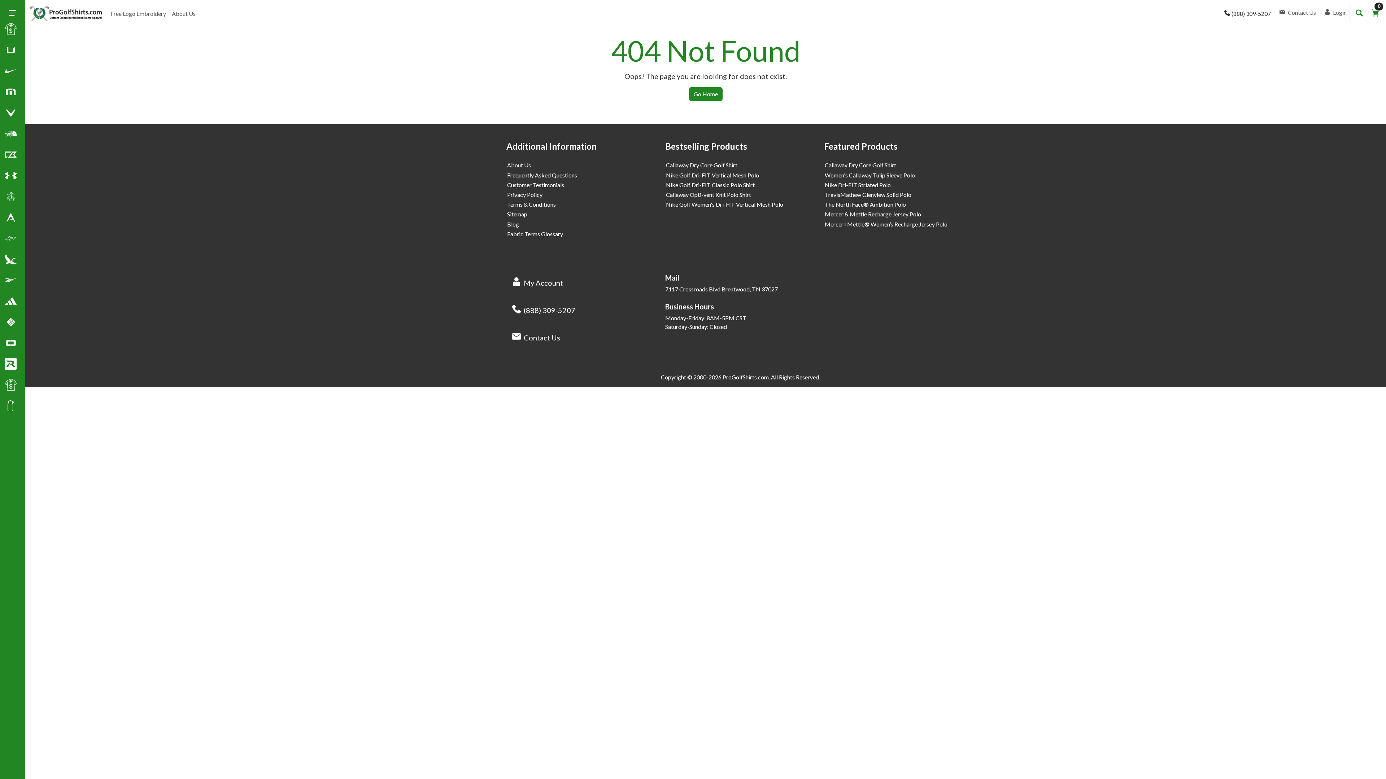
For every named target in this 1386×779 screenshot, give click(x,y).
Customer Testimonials (535, 184)
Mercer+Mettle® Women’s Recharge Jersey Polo (886, 224)
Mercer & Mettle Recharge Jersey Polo (873, 214)
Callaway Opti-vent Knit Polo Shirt (708, 194)
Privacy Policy (524, 194)
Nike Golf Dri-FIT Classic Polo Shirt (710, 184)
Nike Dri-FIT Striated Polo (858, 184)
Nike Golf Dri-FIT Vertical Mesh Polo (712, 175)
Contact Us (542, 337)
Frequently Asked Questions (542, 175)
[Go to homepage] (66, 14)
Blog (513, 224)
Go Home (706, 94)
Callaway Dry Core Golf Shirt (701, 165)
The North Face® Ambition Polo (865, 204)
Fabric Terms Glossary (535, 233)
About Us (184, 13)
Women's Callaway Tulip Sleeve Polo (870, 175)
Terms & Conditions (531, 204)
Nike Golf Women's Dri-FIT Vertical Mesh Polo (724, 204)
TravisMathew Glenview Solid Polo (868, 194)
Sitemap (517, 214)
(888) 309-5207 (549, 310)
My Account (543, 282)
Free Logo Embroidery (138, 13)
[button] (11, 72)
